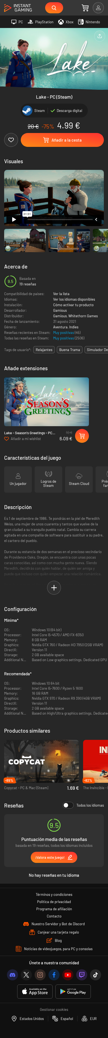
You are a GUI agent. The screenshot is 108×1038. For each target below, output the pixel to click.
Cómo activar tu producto (73, 305)
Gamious (60, 310)
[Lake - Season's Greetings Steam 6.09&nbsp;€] (46, 401)
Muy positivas (64, 332)
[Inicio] (18, 8)
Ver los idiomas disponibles (74, 299)
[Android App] (73, 992)
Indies (73, 327)
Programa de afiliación (54, 909)
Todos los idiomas (90, 805)
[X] (26, 974)
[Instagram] (40, 974)
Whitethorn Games (83, 316)
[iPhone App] (35, 992)
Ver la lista (61, 294)
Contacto (54, 916)
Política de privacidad (54, 901)
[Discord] (12, 974)
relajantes (44, 349)
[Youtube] (67, 974)
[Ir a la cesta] (85, 8)
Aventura (60, 327)
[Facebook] (54, 974)
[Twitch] (81, 974)
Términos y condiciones (54, 894)
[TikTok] (95, 974)
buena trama (69, 349)
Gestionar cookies (54, 1009)
